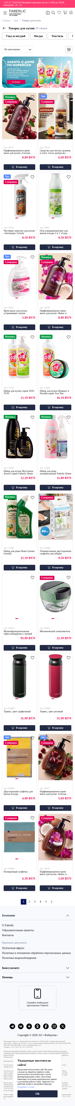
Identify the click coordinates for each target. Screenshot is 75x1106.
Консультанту (11, 967)
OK (37, 1093)
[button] (37, 4)
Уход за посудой (15, 36)
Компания (8, 915)
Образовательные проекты (18, 930)
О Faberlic (8, 925)
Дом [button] (16, 20)
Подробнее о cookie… (27, 1087)
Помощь (7, 977)
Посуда (38, 36)
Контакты (8, 935)
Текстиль (57, 36)
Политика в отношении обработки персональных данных (36, 952)
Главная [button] (6, 20)
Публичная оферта (13, 948)
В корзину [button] (21, 167)
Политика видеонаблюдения (19, 957)
